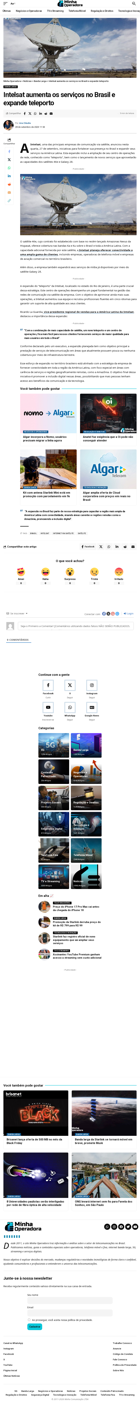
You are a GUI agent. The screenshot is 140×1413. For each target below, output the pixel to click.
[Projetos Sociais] (53, 798)
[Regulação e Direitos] (86, 798)
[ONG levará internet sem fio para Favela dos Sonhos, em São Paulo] (104, 1175)
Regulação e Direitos (94, 432)
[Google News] (92, 712)
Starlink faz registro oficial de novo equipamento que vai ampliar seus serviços (74, 940)
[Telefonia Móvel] (86, 850)
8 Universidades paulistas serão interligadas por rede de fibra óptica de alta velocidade (35, 1203)
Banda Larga (11, 87)
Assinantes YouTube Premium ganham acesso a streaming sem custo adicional (77, 956)
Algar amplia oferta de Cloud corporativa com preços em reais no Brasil (106, 496)
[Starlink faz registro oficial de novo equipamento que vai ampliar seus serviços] (44, 938)
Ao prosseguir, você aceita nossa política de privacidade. (62, 1320)
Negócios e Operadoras (35, 432)
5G (42, 750)
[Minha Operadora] (70, 3)
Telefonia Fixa (49, 855)
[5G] (53, 745)
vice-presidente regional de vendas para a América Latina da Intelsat (88, 312)
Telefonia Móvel (83, 855)
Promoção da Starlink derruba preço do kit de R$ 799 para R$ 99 (77, 924)
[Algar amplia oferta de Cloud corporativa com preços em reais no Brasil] (108, 469)
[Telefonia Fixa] (53, 850)
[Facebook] (48, 689)
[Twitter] (128, 1227)
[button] (6, 3)
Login (130, 613)
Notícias (78, 881)
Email (30, 1307)
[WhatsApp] (70, 712)
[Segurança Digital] (53, 824)
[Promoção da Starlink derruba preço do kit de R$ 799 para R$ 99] (44, 922)
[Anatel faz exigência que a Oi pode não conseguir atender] (108, 413)
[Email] (51, 113)
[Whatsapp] (107, 1227)
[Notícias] (86, 876)
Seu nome (32, 1295)
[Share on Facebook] (24, 113)
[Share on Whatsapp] (35, 113)
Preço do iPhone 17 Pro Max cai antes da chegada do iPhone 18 (76, 908)
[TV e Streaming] (53, 876)
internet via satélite (63, 533)
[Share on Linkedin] (40, 113)
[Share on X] (29, 113)
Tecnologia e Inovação (95, 488)
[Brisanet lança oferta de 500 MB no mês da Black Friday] (35, 1113)
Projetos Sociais (51, 802)
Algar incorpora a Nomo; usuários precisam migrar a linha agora (45, 438)
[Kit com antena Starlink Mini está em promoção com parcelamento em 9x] (48, 469)
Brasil (33, 533)
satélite (82, 533)
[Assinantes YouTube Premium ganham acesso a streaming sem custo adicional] (44, 954)
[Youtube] (48, 712)
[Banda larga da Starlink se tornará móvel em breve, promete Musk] (104, 1113)
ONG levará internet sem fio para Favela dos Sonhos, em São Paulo (103, 1203)
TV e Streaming (50, 881)
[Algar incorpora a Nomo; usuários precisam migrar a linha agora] (48, 413)
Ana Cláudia (25, 123)
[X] (70, 689)
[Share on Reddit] (45, 113)
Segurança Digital (51, 828)
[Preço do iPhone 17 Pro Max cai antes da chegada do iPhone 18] (44, 907)
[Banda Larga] (86, 745)
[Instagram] (92, 689)
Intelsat (45, 533)
